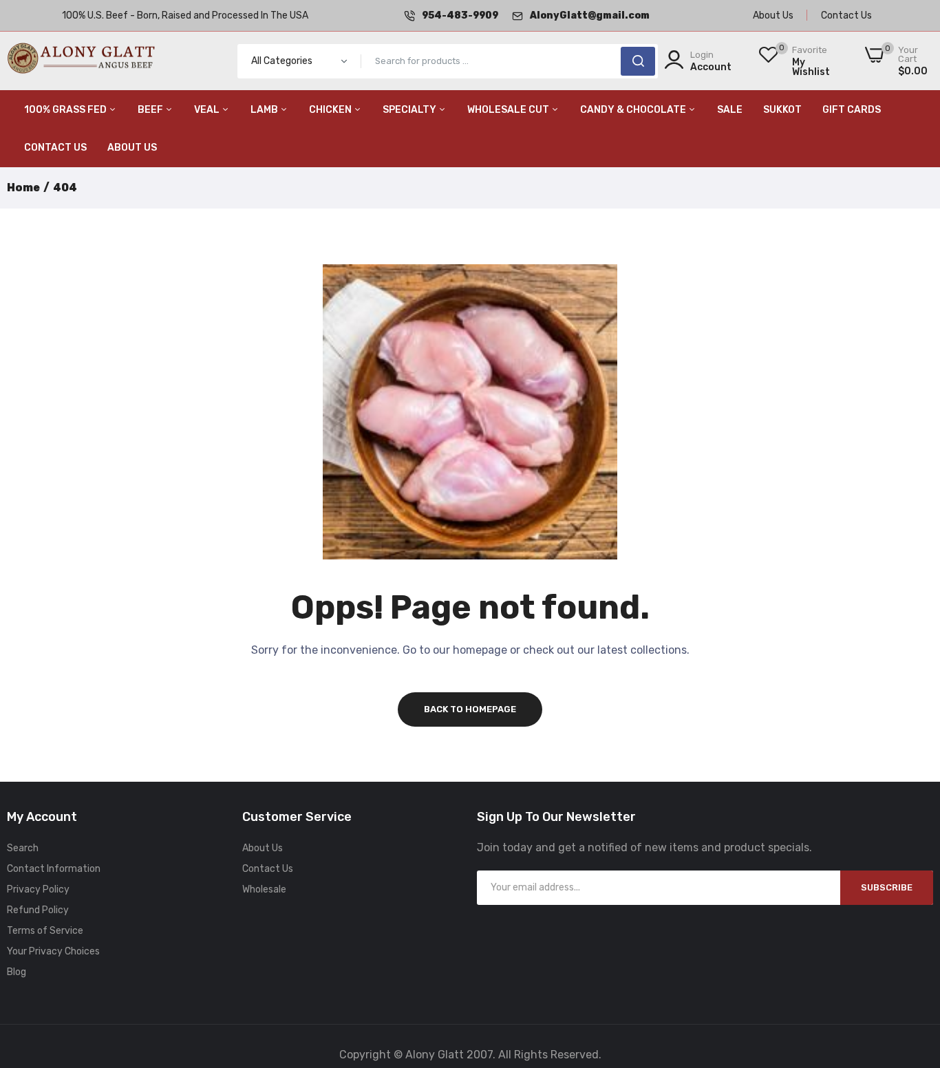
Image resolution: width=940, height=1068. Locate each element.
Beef (151, 110)
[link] (912, 968)
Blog (16, 972)
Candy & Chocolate (634, 110)
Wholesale (264, 889)
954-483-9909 (460, 15)
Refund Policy (38, 910)
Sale (730, 110)
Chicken (331, 110)
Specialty (410, 110)
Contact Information (53, 869)
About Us (773, 15)
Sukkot (782, 110)
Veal (208, 110)
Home (23, 187)
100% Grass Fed (66, 110)
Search (23, 848)
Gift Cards (851, 110)
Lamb (265, 110)
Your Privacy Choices (53, 951)
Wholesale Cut (509, 110)
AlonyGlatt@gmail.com (590, 15)
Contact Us (846, 15)
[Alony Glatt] (82, 61)
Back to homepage (470, 709)
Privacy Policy (38, 889)
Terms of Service (45, 931)
